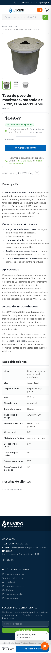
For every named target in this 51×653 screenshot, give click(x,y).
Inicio (4, 26)
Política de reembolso (13, 574)
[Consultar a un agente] (39, 10)
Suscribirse (26, 630)
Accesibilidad (8, 582)
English (45, 2)
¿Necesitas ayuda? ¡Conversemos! (26, 636)
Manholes (13, 26)
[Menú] (4, 10)
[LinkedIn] (8, 560)
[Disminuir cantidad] (19, 140)
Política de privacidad (12, 594)
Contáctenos (8, 590)
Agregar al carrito (27, 148)
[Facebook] (3, 560)
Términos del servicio (12, 578)
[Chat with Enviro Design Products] (45, 646)
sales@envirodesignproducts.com (29, 547)
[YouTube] (12, 560)
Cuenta (34, 2)
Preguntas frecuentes (13, 586)
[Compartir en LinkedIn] (30, 173)
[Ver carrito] (47, 10)
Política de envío (10, 598)
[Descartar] (46, 633)
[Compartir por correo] (37, 173)
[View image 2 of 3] (16, 85)
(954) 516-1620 (23, 2)
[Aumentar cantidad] (33, 140)
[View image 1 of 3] (6, 85)
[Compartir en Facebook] (18, 173)
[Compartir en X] (24, 173)
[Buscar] (45, 17)
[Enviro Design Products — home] (16, 10)
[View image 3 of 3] (25, 85)
